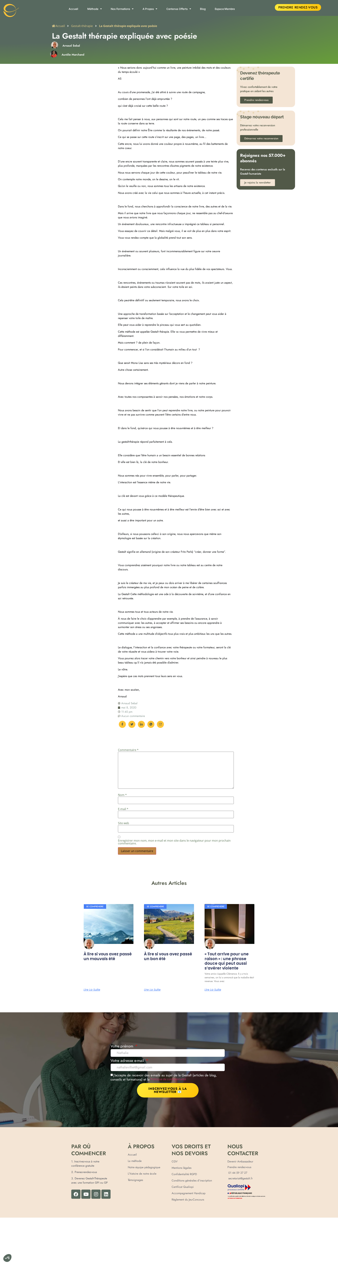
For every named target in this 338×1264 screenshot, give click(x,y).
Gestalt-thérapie (82, 26)
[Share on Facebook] (122, 724)
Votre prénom (122, 1046)
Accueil (73, 9)
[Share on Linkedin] (141, 724)
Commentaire (128, 749)
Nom (122, 794)
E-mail (123, 809)
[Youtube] (85, 1194)
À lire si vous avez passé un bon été (168, 956)
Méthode (92, 9)
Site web (123, 823)
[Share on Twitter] (131, 724)
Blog (202, 9)
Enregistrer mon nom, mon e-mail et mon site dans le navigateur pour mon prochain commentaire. (174, 842)
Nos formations (120, 9)
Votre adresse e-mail (128, 1061)
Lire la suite (92, 989)
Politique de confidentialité (168, 1079)
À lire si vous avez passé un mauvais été (108, 956)
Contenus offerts (177, 9)
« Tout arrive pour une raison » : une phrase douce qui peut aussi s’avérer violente (227, 961)
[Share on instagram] (160, 724)
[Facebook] (75, 1194)
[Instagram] (96, 1194)
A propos (148, 9)
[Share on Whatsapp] (150, 724)
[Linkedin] (106, 1194)
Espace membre (225, 9)
